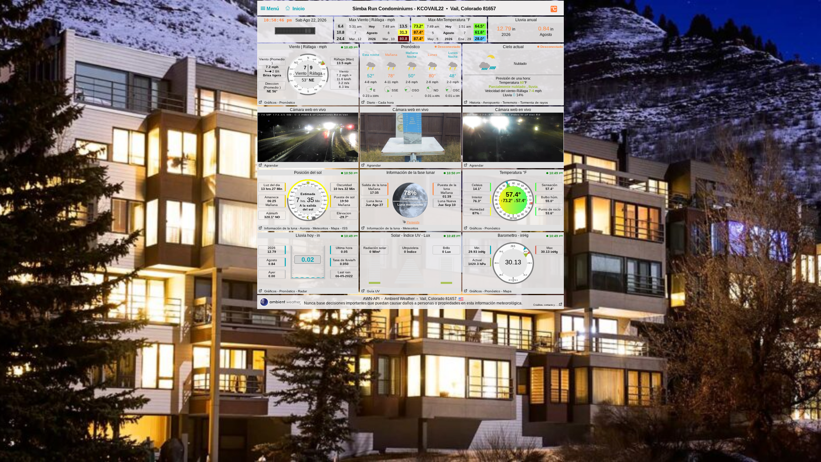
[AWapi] (280, 302)
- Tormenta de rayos (533, 102)
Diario (370, 102)
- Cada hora (385, 102)
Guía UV (372, 291)
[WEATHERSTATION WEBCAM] (308, 137)
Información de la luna (279, 228)
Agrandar (270, 165)
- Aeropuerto (490, 102)
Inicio (298, 8)
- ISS (344, 228)
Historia (474, 102)
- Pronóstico (286, 102)
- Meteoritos (319, 228)
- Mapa (334, 228)
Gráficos (269, 102)
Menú (273, 8)
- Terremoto (509, 102)
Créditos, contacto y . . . (546, 305)
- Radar (301, 291)
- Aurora (304, 228)
